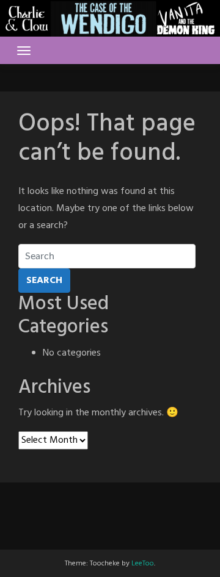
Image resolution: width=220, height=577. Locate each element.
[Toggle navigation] (24, 50)
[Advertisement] (110, 512)
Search (44, 280)
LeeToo (142, 563)
